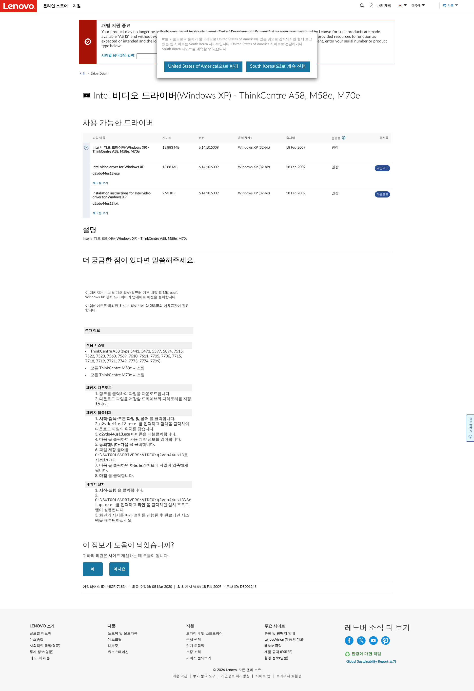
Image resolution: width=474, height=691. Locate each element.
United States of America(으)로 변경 (203, 66)
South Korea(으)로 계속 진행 (278, 66)
